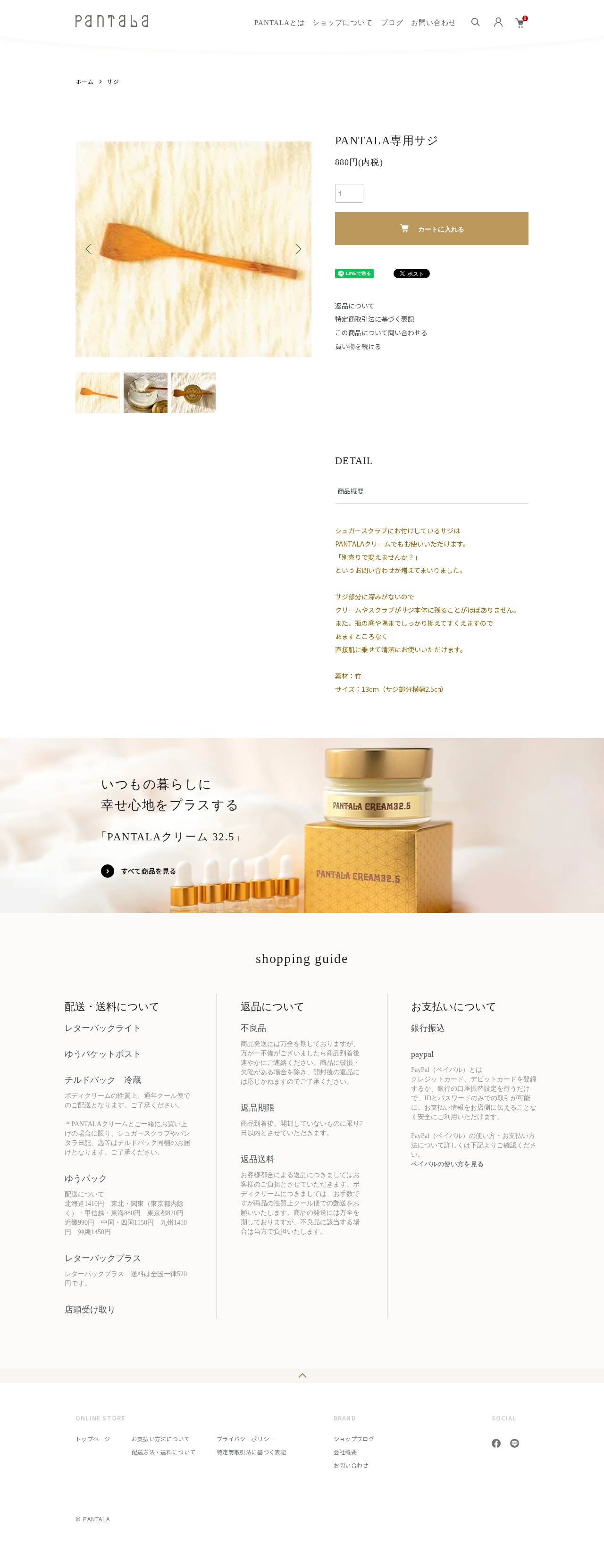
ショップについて (342, 22)
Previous (90, 249)
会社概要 (345, 1452)
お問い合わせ (433, 22)
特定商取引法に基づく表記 (374, 319)
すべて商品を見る (148, 871)
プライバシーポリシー (246, 1439)
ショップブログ (354, 1439)
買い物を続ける (358, 346)
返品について (355, 305)
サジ (113, 81)
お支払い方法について (161, 1439)
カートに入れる (441, 228)
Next (297, 249)
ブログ (392, 22)
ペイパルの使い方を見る (447, 1164)
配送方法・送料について (163, 1452)
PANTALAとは (279, 22)
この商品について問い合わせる (381, 332)
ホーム (85, 81)
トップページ (93, 1439)
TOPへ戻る (302, 1376)
